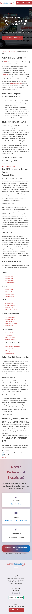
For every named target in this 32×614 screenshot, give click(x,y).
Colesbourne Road (10, 339)
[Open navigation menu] (13, 3)
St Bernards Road (10, 305)
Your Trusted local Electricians (16, 553)
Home (4, 51)
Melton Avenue (9, 294)
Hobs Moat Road (10, 319)
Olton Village (9, 303)
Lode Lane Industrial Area (12, 346)
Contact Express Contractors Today (16, 548)
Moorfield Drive (10, 337)
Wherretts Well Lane (11, 323)
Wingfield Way (9, 321)
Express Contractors (16, 83)
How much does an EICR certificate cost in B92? (15, 426)
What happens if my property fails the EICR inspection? (14, 432)
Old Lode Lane (9, 335)
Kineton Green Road (11, 310)
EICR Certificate (11, 51)
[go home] (6, 3)
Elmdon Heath (9, 278)
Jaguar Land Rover (10, 349)
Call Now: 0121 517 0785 (12, 37)
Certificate (5, 74)
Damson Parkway (10, 333)
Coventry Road (9, 296)
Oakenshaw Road (10, 317)
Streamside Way (10, 282)
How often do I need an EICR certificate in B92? (15, 424)
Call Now (4, 457)
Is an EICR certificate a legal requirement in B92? (15, 435)
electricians (11, 143)
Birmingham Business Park (12, 351)
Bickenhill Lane (9, 353)
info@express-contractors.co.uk (16, 520)
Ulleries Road (9, 307)
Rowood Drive (9, 280)
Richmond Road (9, 292)
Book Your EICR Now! (8, 166)
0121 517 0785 (23, 2)
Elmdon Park (9, 276)
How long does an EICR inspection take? (13, 429)
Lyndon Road (9, 289)
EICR (5, 62)
